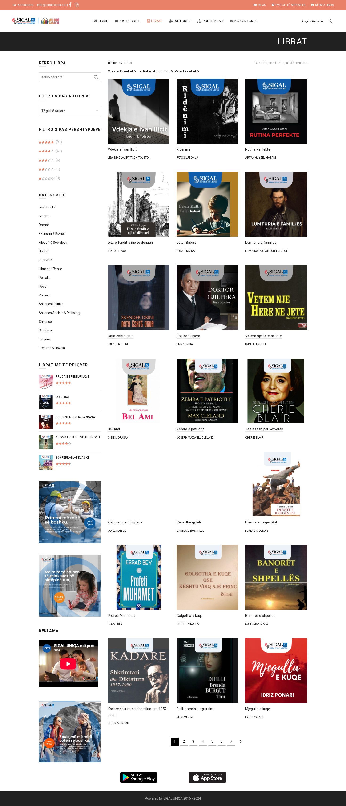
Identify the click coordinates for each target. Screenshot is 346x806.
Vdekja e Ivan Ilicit (122, 149)
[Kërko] (330, 20)
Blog (262, 5)
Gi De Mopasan (118, 437)
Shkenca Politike (51, 304)
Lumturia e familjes (260, 242)
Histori (43, 251)
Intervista (46, 260)
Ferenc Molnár (256, 530)
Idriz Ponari (254, 717)
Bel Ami (114, 429)
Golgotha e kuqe (190, 616)
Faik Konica (185, 344)
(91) (58, 142)
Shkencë (45, 321)
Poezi (43, 286)
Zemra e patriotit (190, 429)
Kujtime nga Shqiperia (125, 522)
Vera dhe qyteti (189, 522)
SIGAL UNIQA (173, 798)
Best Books (47, 207)
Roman (44, 295)
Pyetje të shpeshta (290, 5)
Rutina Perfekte (257, 149)
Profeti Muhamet (121, 616)
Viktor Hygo (117, 251)
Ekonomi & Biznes (52, 233)
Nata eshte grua (121, 336)
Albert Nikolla (188, 624)
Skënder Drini (118, 344)
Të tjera (44, 339)
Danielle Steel (255, 344)
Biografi (44, 216)
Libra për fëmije (50, 269)
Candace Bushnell (190, 530)
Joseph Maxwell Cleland (195, 437)
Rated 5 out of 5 (124, 71)
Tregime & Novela (52, 348)
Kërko (96, 77)
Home (103, 21)
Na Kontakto (246, 21)
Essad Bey (115, 624)
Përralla (44, 277)
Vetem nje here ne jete (263, 336)
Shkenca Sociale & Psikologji (60, 313)
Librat (157, 21)
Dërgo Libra (324, 5)
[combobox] (70, 110)
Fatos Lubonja (187, 157)
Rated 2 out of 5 (187, 71)
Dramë (44, 225)
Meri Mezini (185, 717)
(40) (58, 151)
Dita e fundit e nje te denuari (130, 242)
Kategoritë (130, 21)
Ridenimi (183, 149)
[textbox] (69, 111)
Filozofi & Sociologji (53, 242)
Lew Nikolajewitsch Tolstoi (128, 157)
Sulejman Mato (256, 624)
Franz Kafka (186, 251)
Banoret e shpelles (260, 616)
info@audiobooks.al (51, 5)
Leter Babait (186, 242)
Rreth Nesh (213, 21)
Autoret (183, 21)
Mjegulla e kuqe (257, 709)
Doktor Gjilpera (188, 336)
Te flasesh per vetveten (264, 429)
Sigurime (45, 330)
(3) (57, 178)
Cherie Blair (254, 437)
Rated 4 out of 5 (155, 71)
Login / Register (312, 21)
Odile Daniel (117, 530)
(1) (57, 169)
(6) (57, 160)
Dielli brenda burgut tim (195, 709)
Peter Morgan (118, 723)
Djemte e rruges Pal (261, 522)
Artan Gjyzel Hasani (260, 157)
